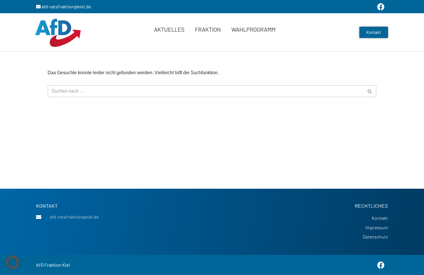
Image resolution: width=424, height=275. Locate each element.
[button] (12, 262)
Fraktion (208, 29)
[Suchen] (369, 91)
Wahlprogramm (253, 29)
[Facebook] (381, 265)
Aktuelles (169, 29)
